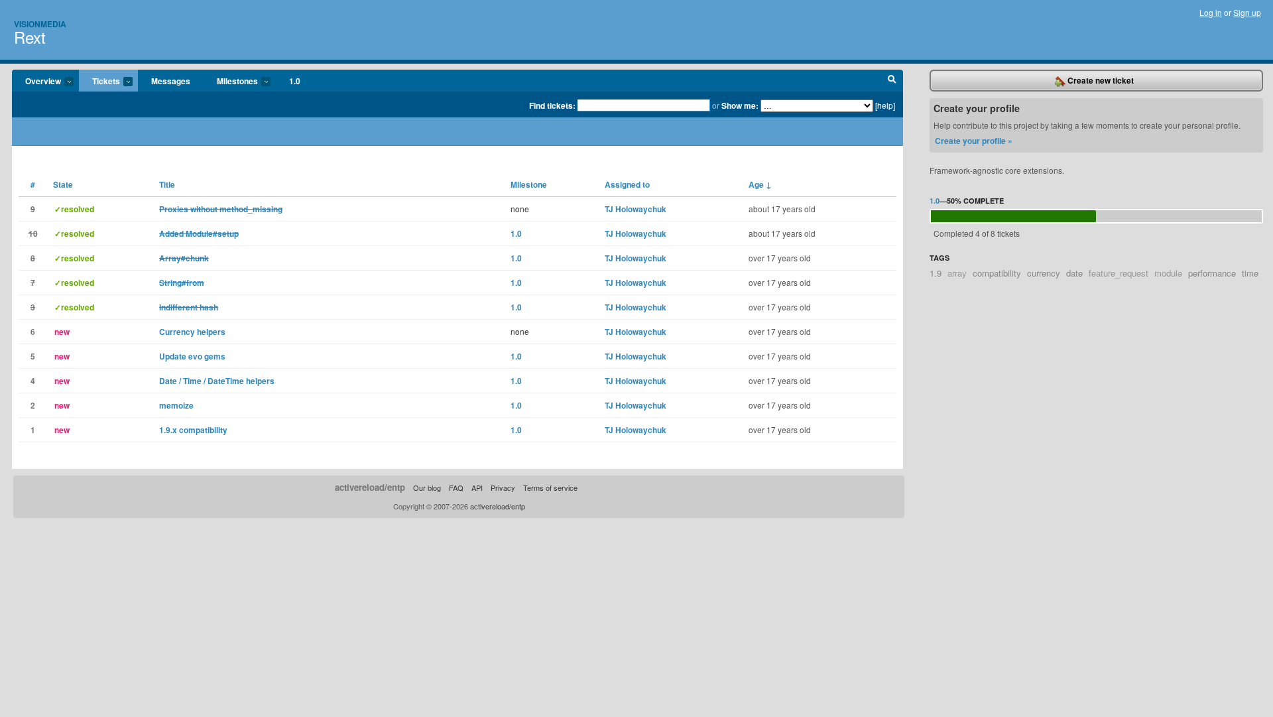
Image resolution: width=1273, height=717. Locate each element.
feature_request (1118, 273)
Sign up (1247, 12)
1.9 (935, 273)
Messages (170, 81)
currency (1043, 273)
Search (892, 81)
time (1250, 273)
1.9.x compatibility (193, 430)
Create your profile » (973, 141)
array (957, 273)
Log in (1210, 12)
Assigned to (627, 184)
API (477, 487)
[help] (885, 105)
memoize (176, 405)
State (63, 184)
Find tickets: (552, 105)
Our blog (427, 487)
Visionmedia (40, 24)
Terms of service (550, 487)
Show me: (739, 105)
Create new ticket (1099, 80)
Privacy (503, 487)
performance (1212, 273)
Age (760, 184)
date (1074, 273)
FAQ (456, 487)
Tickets (99, 81)
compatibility (997, 273)
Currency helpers (192, 332)
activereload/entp (370, 487)
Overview (36, 81)
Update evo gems (192, 356)
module (1168, 273)
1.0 (294, 81)
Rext (30, 36)
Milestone (529, 184)
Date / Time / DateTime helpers (216, 381)
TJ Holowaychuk (635, 209)
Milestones (231, 81)
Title (167, 184)
